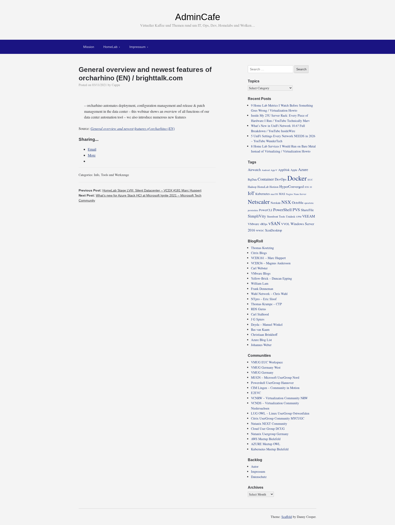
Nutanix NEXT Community (269, 423)
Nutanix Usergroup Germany (269, 434)
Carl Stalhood (260, 314)
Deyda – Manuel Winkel (267, 324)
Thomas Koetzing (262, 248)
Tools (282, 216)
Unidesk (290, 216)
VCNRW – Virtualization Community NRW (279, 398)
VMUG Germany (262, 372)
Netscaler (259, 201)
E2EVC (256, 393)
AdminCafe (197, 17)
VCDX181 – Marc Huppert (268, 258)
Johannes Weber (261, 345)
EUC (310, 179)
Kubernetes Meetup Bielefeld (269, 449)
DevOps (280, 179)
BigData (252, 179)
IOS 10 (308, 187)
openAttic (309, 203)
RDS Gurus (258, 309)
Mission (88, 47)
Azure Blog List (261, 340)
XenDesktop (273, 230)
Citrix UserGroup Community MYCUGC (277, 418)
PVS (296, 209)
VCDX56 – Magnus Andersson (271, 263)
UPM (298, 216)
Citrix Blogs (259, 253)
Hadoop (252, 187)
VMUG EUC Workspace (267, 362)
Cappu (116, 85)
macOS (274, 194)
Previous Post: (140, 190)
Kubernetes (262, 194)
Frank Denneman (262, 288)
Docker (297, 177)
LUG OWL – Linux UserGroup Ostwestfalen (280, 413)
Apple (294, 170)
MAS (282, 194)
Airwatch (254, 169)
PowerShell (282, 209)
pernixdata (253, 210)
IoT (251, 193)
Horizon (274, 187)
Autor (255, 466)
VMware (253, 224)
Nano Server (300, 194)
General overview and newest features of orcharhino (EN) (133, 128)
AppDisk (284, 170)
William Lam (259, 283)
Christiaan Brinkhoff (264, 334)
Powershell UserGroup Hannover (272, 383)
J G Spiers (257, 319)
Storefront (272, 216)
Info (96, 175)
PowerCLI (265, 210)
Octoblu (297, 202)
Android (266, 170)
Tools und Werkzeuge (115, 175)
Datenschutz (259, 477)
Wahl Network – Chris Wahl (269, 293)
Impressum (137, 47)
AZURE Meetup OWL (265, 444)
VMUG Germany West (265, 367)
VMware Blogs (260, 273)
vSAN (274, 223)
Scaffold (286, 516)
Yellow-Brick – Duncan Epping (271, 278)
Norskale (275, 203)
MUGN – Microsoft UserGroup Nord (275, 377)
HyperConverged (291, 186)
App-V (274, 170)
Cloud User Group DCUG (268, 428)
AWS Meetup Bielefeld (265, 439)
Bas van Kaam (260, 329)
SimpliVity (257, 216)
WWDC (260, 230)
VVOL (285, 224)
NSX (286, 202)
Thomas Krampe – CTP (266, 304)
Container (266, 179)
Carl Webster (259, 268)
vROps (263, 224)
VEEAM (308, 216)
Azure (303, 169)
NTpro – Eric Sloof (264, 299)
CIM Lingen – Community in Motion (275, 388)
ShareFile (307, 209)
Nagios (289, 194)
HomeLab (110, 47)
